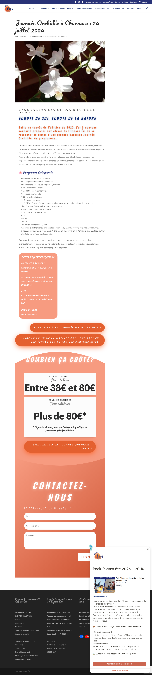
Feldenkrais (44, 8)
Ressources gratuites (93, 2)
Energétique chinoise (23, 652)
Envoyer (86, 556)
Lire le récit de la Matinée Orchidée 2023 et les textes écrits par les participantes (61, 340)
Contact (140, 8)
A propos (130, 8)
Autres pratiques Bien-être (62, 8)
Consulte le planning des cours (27, 630)
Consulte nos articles (87, 612)
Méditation (49, 36)
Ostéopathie (20, 648)
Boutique (133, 2)
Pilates (31, 8)
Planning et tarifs (102, 8)
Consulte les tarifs (22, 634)
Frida (21, 36)
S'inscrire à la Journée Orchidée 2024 (66, 327)
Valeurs (64, 36)
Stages (57, 36)
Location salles (118, 8)
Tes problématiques (84, 8)
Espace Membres (121, 2)
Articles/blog (108, 2)
